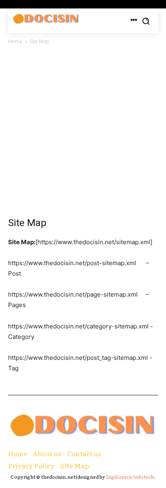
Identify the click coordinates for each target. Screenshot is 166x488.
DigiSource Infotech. (131, 476)
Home (15, 41)
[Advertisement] (83, 133)
